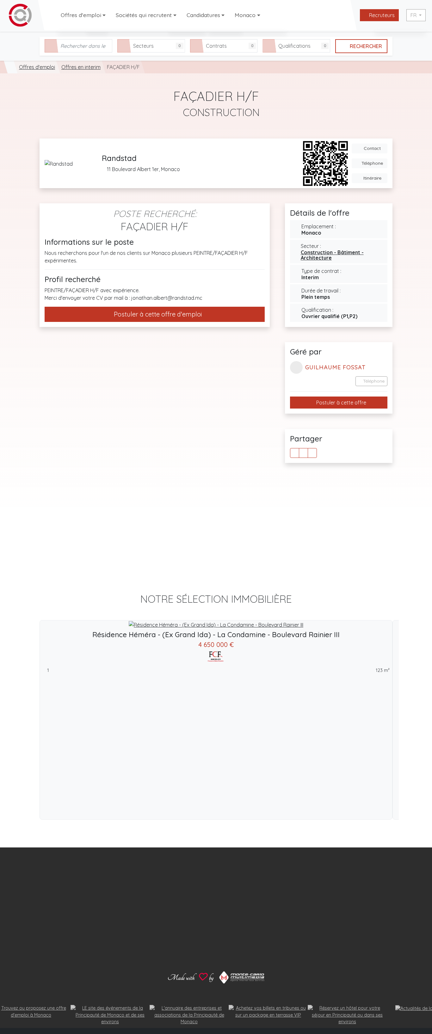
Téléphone (371, 163)
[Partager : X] (303, 453)
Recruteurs (381, 15)
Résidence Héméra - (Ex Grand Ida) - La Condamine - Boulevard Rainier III (216, 634)
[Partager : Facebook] (294, 453)
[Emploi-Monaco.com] (11, 67)
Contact (371, 148)
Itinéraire (371, 178)
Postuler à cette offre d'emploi (157, 314)
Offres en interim (81, 67)
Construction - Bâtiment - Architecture (332, 255)
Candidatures (203, 14)
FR (414, 15)
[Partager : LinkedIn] (312, 453)
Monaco (245, 14)
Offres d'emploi (81, 14)
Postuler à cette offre (340, 403)
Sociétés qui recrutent (144, 14)
